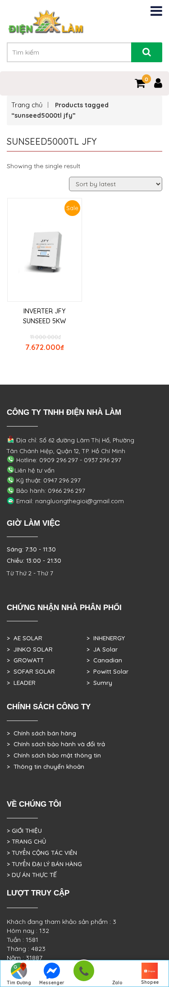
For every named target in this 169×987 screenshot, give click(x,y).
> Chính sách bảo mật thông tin (54, 755)
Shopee (150, 982)
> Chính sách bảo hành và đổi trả (56, 744)
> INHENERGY (106, 638)
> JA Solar (102, 649)
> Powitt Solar (107, 671)
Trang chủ (27, 105)
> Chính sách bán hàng (41, 733)
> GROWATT (25, 660)
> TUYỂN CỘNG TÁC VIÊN (42, 852)
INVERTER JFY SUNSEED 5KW (44, 316)
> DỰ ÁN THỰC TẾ (32, 874)
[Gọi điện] (83, 974)
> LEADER (21, 682)
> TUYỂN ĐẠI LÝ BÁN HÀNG (44, 864)
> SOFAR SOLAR (31, 671)
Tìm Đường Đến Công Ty (19, 983)
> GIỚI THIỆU (24, 830)
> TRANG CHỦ (26, 841)
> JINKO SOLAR (30, 649)
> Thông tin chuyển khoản (45, 766)
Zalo (117, 983)
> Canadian (104, 660)
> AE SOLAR (24, 638)
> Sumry (99, 682)
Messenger (51, 983)
